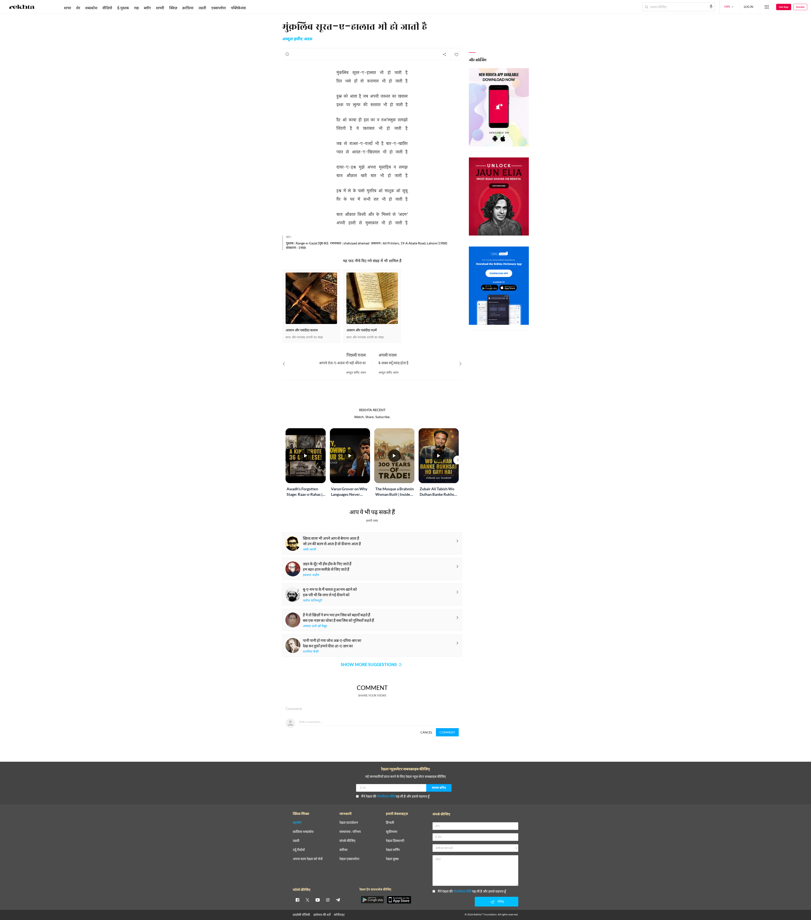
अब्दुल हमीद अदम (297, 39)
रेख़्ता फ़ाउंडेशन (348, 822)
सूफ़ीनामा (391, 831)
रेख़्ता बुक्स (392, 859)
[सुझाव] (287, 54)
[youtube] (317, 899)
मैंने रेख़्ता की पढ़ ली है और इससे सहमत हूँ (395, 796)
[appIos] (399, 900)
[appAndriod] (372, 900)
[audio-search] (711, 6)
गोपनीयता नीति (386, 796)
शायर (67, 7)
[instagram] (327, 899)
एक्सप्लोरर (218, 7)
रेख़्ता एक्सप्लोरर (349, 859)
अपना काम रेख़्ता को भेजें (307, 859)
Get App (783, 6)
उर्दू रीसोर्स (299, 850)
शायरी (160, 7)
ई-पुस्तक (123, 7)
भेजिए (500, 901)
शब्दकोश (91, 7)
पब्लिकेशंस (238, 7)
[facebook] (297, 899)
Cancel (426, 732)
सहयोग (297, 822)
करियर (343, 850)
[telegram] (338, 899)
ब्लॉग (147, 7)
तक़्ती (202, 7)
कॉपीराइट (339, 914)
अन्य (254, 7)
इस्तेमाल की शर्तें (322, 914)
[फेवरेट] (456, 54)
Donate (800, 6)
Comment (447, 732)
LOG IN (748, 6)
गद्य (136, 7)
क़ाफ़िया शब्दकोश (303, 831)
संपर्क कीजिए (347, 841)
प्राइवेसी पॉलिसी (301, 914)
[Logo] (22, 7)
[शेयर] (444, 54)
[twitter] (307, 899)
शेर (78, 7)
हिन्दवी (390, 822)
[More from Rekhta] (766, 7)
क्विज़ (173, 7)
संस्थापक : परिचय (350, 831)
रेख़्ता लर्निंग (393, 850)
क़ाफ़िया (187, 7)
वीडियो (107, 7)
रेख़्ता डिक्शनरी (395, 841)
